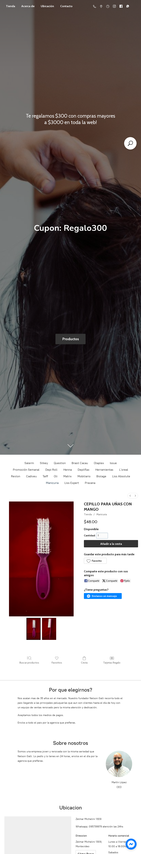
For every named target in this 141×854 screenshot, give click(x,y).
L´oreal (123, 469)
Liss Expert (71, 483)
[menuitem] (130, 495)
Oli (55, 476)
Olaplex (99, 463)
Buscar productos (29, 662)
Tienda (10, 6)
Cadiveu (31, 476)
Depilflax (83, 469)
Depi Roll (51, 469)
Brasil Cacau (80, 463)
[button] (95, 561)
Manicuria (52, 483)
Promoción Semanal (26, 469)
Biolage (101, 476)
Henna (67, 469)
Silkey (44, 463)
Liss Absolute (121, 476)
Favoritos (57, 662)
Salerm (29, 463)
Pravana (90, 483)
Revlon (15, 476)
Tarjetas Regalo (111, 662)
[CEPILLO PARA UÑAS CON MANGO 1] (49, 629)
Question (60, 463)
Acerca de (28, 6)
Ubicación (47, 6)
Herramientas (104, 469)
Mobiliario (84, 476)
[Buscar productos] (130, 143)
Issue (113, 463)
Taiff (45, 476)
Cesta (84, 662)
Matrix (67, 476)
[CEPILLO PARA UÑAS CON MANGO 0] (33, 629)
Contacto (66, 6)
